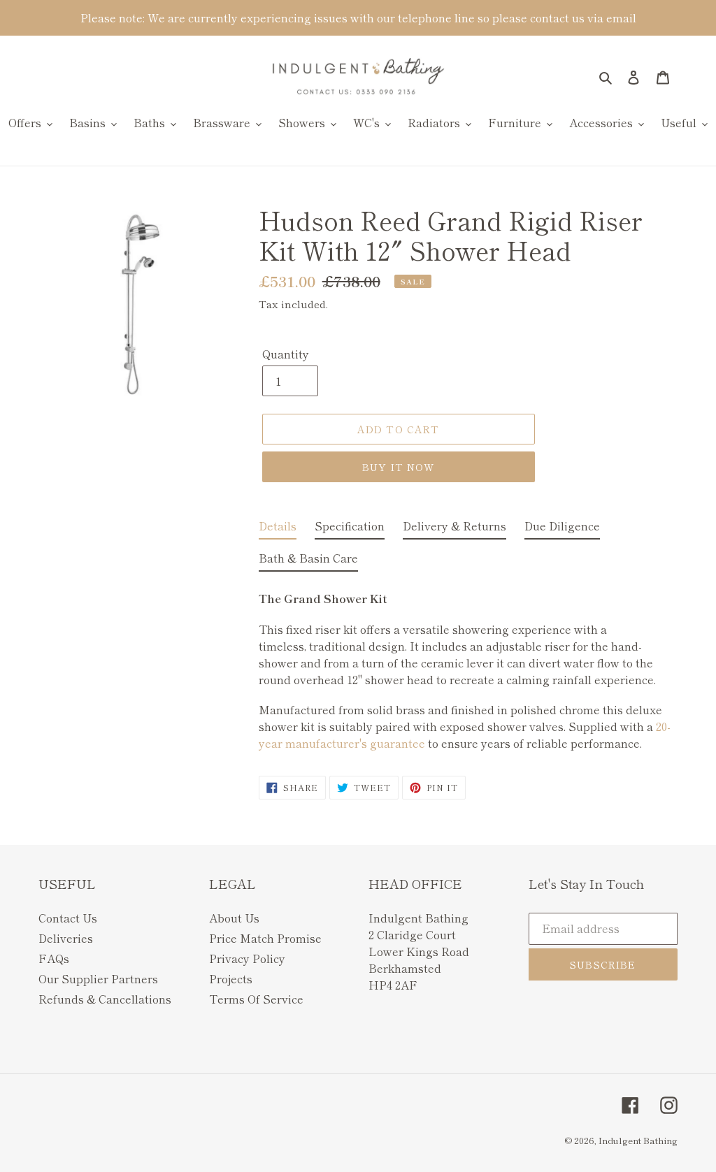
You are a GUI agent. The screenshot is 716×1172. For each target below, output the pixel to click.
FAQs (53, 958)
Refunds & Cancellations (104, 998)
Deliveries (65, 937)
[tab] (277, 528)
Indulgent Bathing (638, 1140)
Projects (230, 978)
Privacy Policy (247, 958)
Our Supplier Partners (98, 978)
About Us (234, 917)
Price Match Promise (265, 937)
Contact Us (67, 917)
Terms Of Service (256, 998)
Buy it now (398, 467)
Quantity (285, 353)
